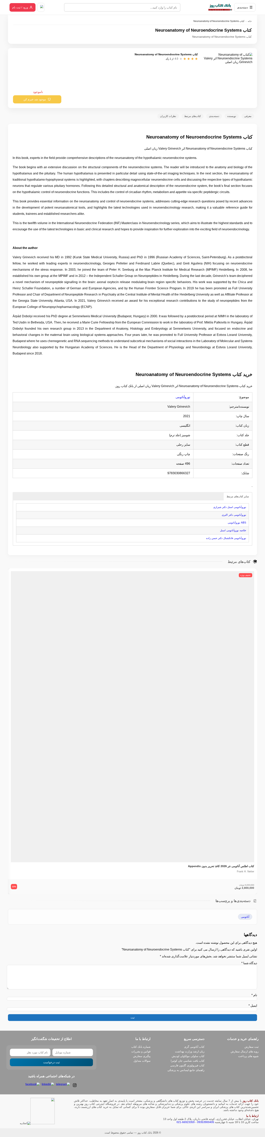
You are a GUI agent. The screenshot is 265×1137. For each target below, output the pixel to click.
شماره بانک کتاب (141, 1046)
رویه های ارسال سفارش (245, 1051)
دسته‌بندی (214, 116)
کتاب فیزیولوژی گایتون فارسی (187, 1065)
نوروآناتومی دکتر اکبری (234, 514)
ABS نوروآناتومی (237, 522)
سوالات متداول (142, 1060)
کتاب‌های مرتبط (192, 116)
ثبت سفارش (251, 1046)
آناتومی (245, 916)
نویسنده (231, 116)
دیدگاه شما (249, 963)
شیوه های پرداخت (248, 1056)
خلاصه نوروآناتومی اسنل (233, 530)
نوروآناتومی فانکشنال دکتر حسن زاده (226, 538)
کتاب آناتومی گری (194, 1046)
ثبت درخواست (51, 1062)
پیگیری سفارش (142, 1056)
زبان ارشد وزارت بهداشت (189, 1051)
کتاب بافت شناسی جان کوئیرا (187, 1060)
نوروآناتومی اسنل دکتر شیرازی (229, 507)
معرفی (247, 116)
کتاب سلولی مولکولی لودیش (188, 1056)
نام (254, 995)
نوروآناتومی (183, 397)
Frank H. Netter (245, 871)
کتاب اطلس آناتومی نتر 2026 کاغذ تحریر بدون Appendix (221, 866)
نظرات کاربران (168, 116)
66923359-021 (186, 1122)
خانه (250, 21)
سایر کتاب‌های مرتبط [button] (238, 496)
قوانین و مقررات (141, 1051)
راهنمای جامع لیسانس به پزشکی (185, 1070)
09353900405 (205, 1122)
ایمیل (253, 1005)
